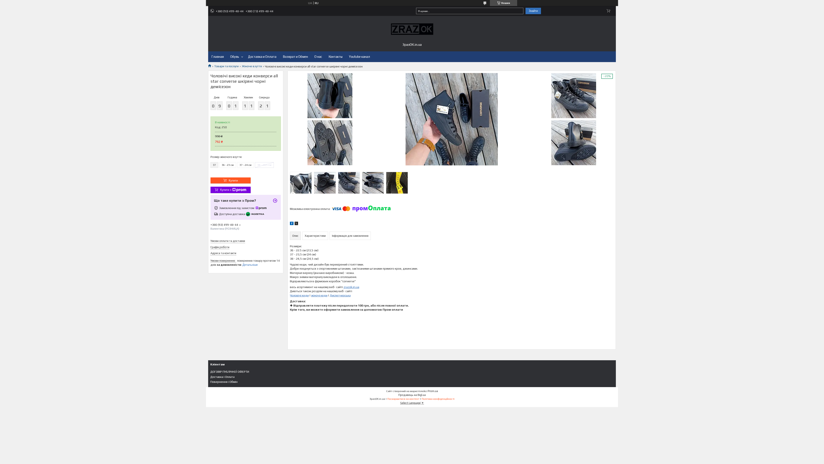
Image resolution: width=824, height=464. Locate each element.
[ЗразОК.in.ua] (412, 29)
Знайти (533, 10)
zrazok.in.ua (351, 287)
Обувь (234, 56)
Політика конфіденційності (438, 398)
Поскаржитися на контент (403, 398)
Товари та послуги (226, 66)
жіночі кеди (319, 295)
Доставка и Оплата (262, 56)
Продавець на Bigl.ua (412, 395)
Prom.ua (433, 391)
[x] (296, 224)
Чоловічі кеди (299, 295)
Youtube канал (359, 56)
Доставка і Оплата (222, 377)
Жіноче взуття (252, 66)
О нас (318, 56)
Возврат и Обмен (295, 56)
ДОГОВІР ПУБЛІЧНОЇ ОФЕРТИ (229, 371)
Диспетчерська (340, 295)
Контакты (335, 56)
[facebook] (292, 224)
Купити (233, 180)
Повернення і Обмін (224, 381)
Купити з (225, 189)
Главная (217, 56)
